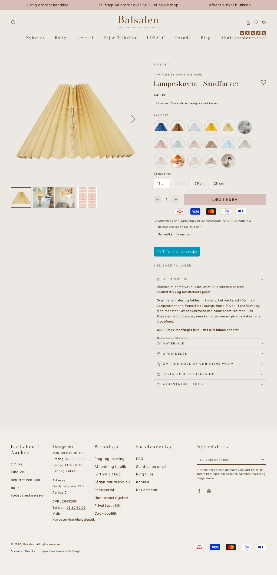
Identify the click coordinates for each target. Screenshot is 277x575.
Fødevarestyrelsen (27, 495)
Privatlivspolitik (107, 506)
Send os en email (151, 467)
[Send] (263, 459)
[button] (13, 22)
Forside (160, 64)
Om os (16, 464)
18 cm (163, 185)
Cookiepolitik (105, 513)
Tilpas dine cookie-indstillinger (61, 551)
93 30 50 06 (76, 508)
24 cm (182, 185)
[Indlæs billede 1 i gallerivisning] (21, 197)
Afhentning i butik (110, 467)
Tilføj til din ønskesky (179, 251)
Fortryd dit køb (107, 474)
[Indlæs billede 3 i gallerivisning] (65, 197)
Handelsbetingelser (111, 498)
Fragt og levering (109, 459)
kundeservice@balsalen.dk (73, 519)
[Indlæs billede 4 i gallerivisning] (87, 197)
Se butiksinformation (174, 234)
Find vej (18, 472)
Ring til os (145, 474)
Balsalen (28, 544)
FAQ (139, 459)
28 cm (220, 185)
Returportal (104, 490)
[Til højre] (133, 119)
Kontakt (142, 482)
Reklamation (146, 490)
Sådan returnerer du (112, 482)
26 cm (201, 185)
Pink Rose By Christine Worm (178, 74)
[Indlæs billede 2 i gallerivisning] (43, 197)
